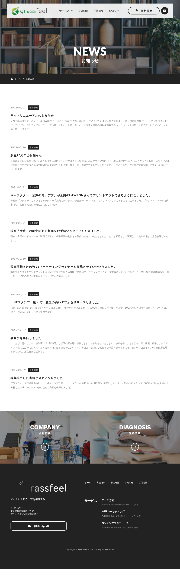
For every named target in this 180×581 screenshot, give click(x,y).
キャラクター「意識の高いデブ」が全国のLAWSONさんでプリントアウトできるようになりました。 (81, 195)
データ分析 (108, 500)
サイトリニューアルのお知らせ (32, 115)
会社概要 (115, 482)
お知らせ (129, 482)
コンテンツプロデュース (115, 522)
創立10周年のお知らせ (26, 155)
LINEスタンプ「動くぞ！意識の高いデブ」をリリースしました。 (56, 302)
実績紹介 (101, 482)
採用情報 (143, 482)
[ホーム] (31, 11)
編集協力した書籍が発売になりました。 (38, 377)
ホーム (88, 482)
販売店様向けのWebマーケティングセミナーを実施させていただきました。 (64, 266)
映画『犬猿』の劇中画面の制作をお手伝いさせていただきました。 (57, 230)
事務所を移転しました (26, 338)
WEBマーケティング (113, 511)
